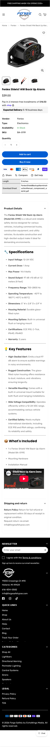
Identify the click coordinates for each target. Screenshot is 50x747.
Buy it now (25, 162)
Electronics (22, 123)
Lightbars (7, 656)
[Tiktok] (16, 598)
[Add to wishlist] (44, 33)
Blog (4, 633)
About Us (6, 619)
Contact (6, 628)
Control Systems (10, 670)
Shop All (6, 652)
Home (4, 25)
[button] (40, 14)
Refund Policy (9, 698)
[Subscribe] (45, 550)
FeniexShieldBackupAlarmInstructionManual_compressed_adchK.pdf (34, 188)
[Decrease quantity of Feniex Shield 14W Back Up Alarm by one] (5, 145)
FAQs (4, 624)
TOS (4, 703)
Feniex (13, 25)
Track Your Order (10, 637)
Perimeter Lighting (11, 666)
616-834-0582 (9, 589)
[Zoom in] (42, 70)
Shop (4, 615)
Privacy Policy (9, 694)
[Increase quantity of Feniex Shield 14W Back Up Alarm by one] (17, 145)
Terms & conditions (31, 557)
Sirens (5, 675)
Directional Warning (12, 661)
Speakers (6, 679)
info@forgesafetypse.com (17, 524)
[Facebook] (3, 598)
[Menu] (3, 14)
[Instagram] (10, 598)
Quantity (6, 138)
